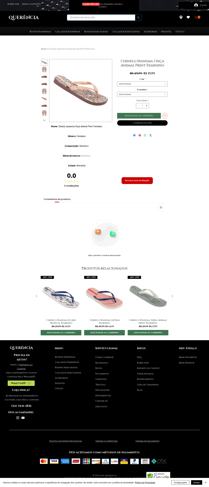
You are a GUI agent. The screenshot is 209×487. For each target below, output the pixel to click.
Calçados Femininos (65, 362)
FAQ (139, 357)
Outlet (59, 388)
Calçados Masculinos (65, 372)
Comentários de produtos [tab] (57, 199)
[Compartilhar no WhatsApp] (145, 135)
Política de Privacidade (145, 482)
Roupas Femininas (65, 357)
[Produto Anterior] (36, 296)
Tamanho (142, 90)
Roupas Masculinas (65, 367)
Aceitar (197, 482)
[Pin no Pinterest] (139, 135)
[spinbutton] (142, 105)
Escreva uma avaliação (137, 180)
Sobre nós (143, 362)
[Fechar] (205, 482)
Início (44, 48)
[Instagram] (18, 418)
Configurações (180, 482)
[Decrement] (138, 105)
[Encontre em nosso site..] (138, 17)
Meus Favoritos (188, 357)
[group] (104, 306)
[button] (197, 17)
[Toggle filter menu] (161, 207)
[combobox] (142, 83)
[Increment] (147, 105)
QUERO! (102, 7)
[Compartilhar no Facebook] (134, 135)
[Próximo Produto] (172, 296)
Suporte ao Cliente (148, 368)
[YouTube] (23, 418)
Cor (142, 79)
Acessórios (61, 378)
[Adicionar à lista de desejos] (165, 116)
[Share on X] (150, 135)
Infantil (60, 383)
